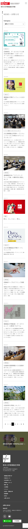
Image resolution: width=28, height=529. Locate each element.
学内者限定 (16, 521)
